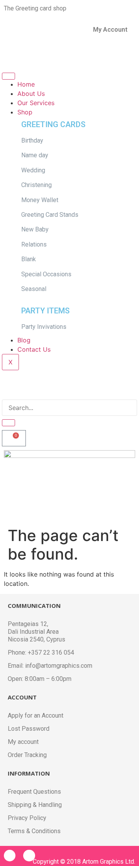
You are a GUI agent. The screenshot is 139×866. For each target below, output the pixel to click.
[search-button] (8, 422)
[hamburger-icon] (8, 76)
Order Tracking (27, 755)
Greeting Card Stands (50, 214)
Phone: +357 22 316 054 (41, 652)
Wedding (33, 170)
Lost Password (28, 728)
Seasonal (33, 289)
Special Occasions (46, 274)
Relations (34, 244)
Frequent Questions (34, 791)
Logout (17, 54)
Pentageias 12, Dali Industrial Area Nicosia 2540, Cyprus (36, 631)
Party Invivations (43, 326)
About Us (31, 93)
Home (26, 84)
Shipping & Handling (35, 804)
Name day (34, 155)
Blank (28, 259)
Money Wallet (39, 200)
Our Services (35, 103)
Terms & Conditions (34, 831)
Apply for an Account (35, 715)
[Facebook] (9, 855)
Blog (24, 340)
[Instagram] (29, 855)
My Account (110, 29)
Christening (36, 185)
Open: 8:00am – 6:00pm (39, 678)
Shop (24, 112)
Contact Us (34, 349)
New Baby (35, 229)
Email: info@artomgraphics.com (50, 665)
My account (23, 741)
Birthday (32, 140)
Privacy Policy (27, 818)
